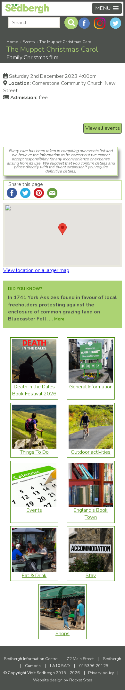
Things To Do (34, 452)
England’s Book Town (91, 514)
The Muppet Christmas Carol (66, 42)
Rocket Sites (80, 680)
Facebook (84, 23)
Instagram (99, 23)
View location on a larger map (36, 270)
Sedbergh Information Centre (30, 659)
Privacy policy (101, 673)
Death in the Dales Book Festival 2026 (34, 390)
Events (28, 42)
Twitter (115, 23)
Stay (91, 575)
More (59, 319)
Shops (62, 633)
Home (12, 42)
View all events (102, 128)
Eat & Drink (34, 575)
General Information (91, 386)
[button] (107, 8)
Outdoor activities (91, 452)
